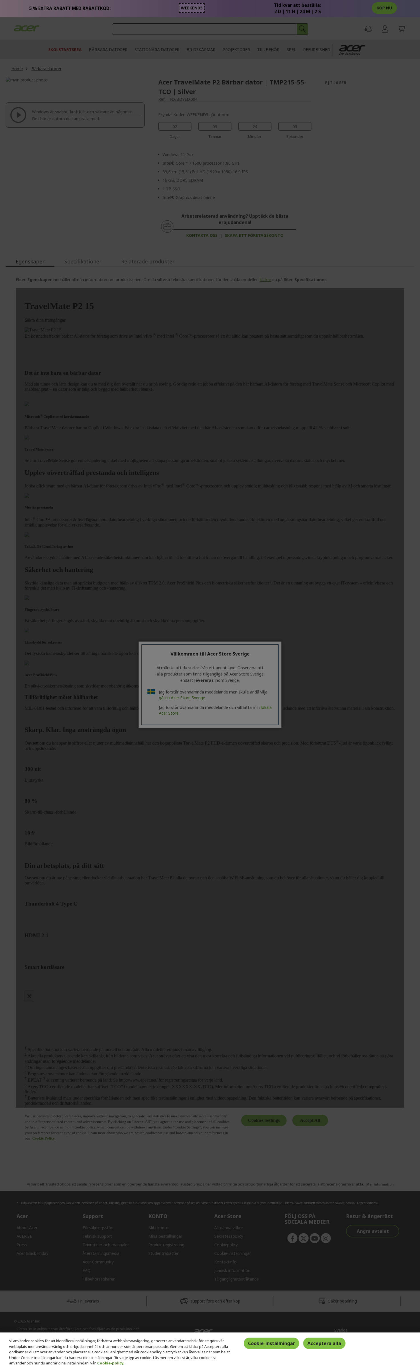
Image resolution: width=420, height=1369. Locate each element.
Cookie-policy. (110, 1363)
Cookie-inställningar (271, 1343)
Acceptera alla (324, 1343)
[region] (210, 1350)
